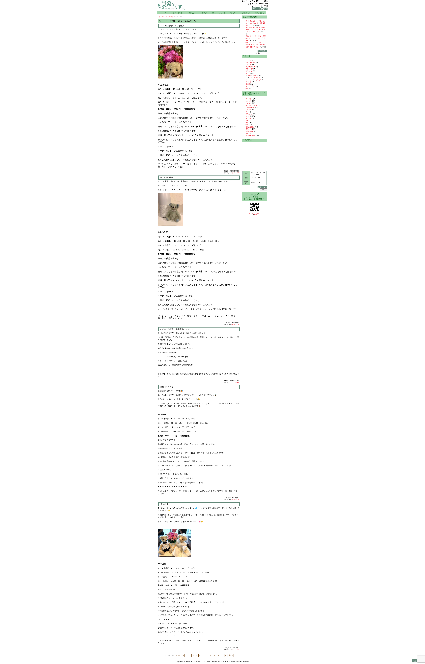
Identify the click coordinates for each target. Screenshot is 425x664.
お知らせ (248, 64)
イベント (248, 60)
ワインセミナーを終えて (253, 80)
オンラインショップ (218, 13)
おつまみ (248, 101)
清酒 (246, 122)
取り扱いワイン (253, 75)
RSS (255, 214)
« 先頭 (178, 655)
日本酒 (247, 84)
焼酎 (246, 88)
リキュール (249, 71)
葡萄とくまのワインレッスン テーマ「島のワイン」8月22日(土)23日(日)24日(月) (255, 45)
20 (214, 655)
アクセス (232, 13)
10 (210, 655)
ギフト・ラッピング (251, 105)
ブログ (204, 13)
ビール (247, 112)
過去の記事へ (262, 51)
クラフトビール (250, 67)
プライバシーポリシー (254, 213)
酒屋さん (248, 129)
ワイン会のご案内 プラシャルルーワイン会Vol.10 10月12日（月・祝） (255, 23)
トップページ (163, 17)
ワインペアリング (255, 77)
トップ (164, 13)
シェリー (248, 110)
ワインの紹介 (177, 13)
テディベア (235, 173)
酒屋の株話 (249, 131)
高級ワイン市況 (250, 135)
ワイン (247, 73)
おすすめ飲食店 (250, 62)
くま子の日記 (249, 107)
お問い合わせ (259, 13)
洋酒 (246, 120)
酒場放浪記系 (249, 127)
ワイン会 (248, 82)
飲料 (246, 133)
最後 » (231, 655)
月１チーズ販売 (250, 86)
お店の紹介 (246, 13)
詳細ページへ (262, 187)
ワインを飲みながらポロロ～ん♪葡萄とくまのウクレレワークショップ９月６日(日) (255, 30)
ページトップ (414, 661)
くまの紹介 (191, 13)
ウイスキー (249, 99)
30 (218, 655)
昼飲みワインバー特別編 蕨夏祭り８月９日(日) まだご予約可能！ (255, 38)
